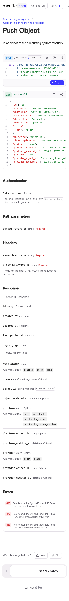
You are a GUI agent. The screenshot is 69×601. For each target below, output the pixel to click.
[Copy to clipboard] (54, 58)
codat (27, 459)
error (40, 370)
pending (28, 370)
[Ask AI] (61, 57)
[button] (34, 504)
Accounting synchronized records (23, 22)
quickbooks (39, 414)
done (49, 370)
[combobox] (18, 94)
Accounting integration (17, 19)
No (57, 555)
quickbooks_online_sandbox (40, 424)
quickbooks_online (35, 419)
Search (40, 5)
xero (26, 414)
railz (37, 459)
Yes (43, 555)
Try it (59, 82)
